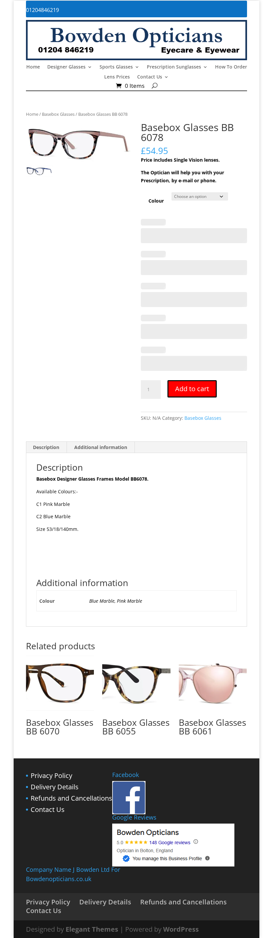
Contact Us (149, 77)
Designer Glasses (66, 67)
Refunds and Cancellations (71, 798)
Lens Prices (117, 77)
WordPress (181, 929)
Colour (156, 201)
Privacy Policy (51, 775)
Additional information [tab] (100, 447)
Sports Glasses (116, 67)
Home (33, 67)
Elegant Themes (92, 929)
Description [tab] (46, 447)
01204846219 (42, 10)
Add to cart (192, 388)
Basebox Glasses (58, 114)
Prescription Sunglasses (174, 67)
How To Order (231, 67)
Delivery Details (55, 786)
